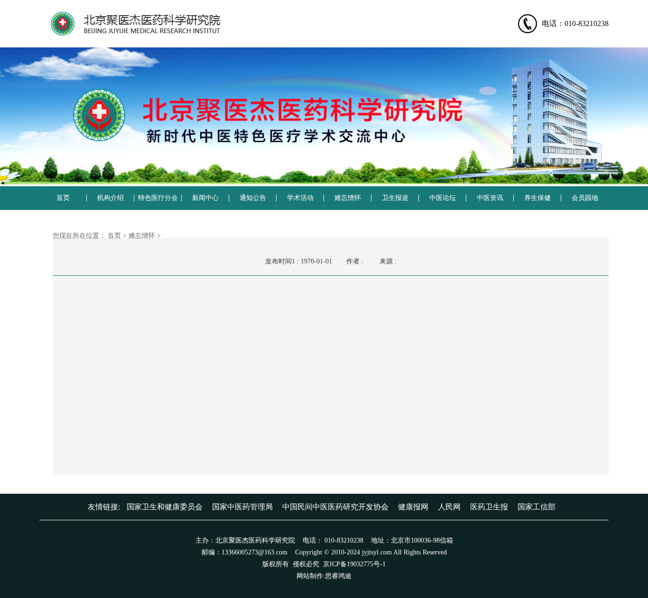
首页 (63, 197)
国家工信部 (536, 507)
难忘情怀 (347, 197)
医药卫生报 (489, 507)
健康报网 (413, 507)
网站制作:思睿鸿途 (324, 576)
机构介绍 (110, 197)
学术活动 (300, 197)
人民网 (449, 507)
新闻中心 (205, 197)
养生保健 (537, 197)
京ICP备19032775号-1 (354, 564)
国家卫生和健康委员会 (165, 507)
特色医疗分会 (158, 197)
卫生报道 (395, 197)
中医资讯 (490, 197)
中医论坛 (442, 197)
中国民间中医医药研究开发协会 (335, 507)
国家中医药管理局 (242, 507)
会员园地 (585, 197)
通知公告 (253, 197)
